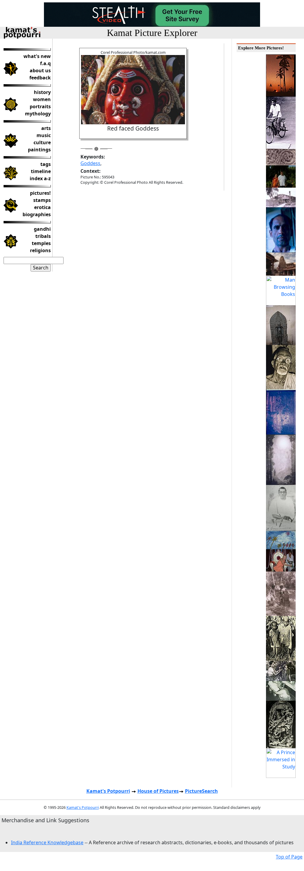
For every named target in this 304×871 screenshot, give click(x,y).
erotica (42, 207)
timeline (41, 171)
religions (40, 250)
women (42, 99)
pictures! (40, 193)
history (42, 92)
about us (40, 70)
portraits (40, 106)
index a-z (40, 178)
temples (41, 243)
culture (42, 142)
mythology (38, 113)
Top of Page (289, 856)
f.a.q (45, 63)
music (44, 135)
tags (45, 164)
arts (46, 128)
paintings (39, 149)
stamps (42, 200)
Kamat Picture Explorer (152, 32)
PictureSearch (201, 791)
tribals (43, 236)
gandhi (42, 229)
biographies (37, 214)
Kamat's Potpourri (108, 791)
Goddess (90, 163)
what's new (37, 56)
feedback (40, 77)
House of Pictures (158, 791)
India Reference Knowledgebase (47, 842)
